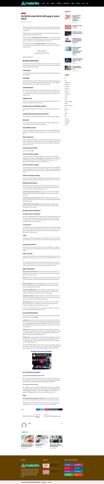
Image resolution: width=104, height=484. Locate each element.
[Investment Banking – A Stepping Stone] (41, 439)
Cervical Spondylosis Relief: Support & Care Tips (76, 68)
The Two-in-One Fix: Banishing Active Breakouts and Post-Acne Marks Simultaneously (76, 18)
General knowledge (68, 101)
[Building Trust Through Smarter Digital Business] (68, 33)
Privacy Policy (43, 482)
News (48, 3)
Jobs (87, 3)
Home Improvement (68, 105)
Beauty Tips (67, 88)
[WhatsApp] (17, 40)
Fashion (66, 95)
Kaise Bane (67, 109)
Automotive (67, 86)
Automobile (67, 84)
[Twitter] (17, 33)
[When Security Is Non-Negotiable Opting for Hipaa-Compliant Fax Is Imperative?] (68, 40)
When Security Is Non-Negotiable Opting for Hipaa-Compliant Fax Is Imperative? (77, 40)
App (65, 80)
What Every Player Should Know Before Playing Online (77, 60)
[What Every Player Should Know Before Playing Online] (68, 60)
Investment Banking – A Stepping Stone (40, 445)
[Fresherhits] (30, 3)
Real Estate (67, 119)
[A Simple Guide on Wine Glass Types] (68, 27)
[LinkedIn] (17, 35)
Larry (29, 423)
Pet (65, 117)
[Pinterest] (17, 38)
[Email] (17, 43)
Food (66, 99)
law (65, 111)
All (65, 78)
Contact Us (50, 482)
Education (23, 13)
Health (72, 3)
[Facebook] (17, 30)
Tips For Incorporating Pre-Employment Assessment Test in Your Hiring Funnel (56, 445)
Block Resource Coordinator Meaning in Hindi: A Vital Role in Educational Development (27, 445)
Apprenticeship (68, 82)
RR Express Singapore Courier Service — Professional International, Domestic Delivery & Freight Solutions (77, 50)
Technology (59, 3)
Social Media (67, 120)
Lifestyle (78, 3)
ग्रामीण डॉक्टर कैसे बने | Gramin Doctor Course (52, 416)
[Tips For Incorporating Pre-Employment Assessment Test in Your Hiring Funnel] (56, 439)
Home (43, 3)
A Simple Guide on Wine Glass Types (77, 26)
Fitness (66, 97)
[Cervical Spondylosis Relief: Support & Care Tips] (68, 68)
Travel (83, 3)
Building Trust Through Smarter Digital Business (77, 32)
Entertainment (66, 3)
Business (53, 3)
